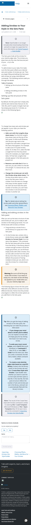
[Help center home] (2, 12)
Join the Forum (7, 470)
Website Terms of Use (6, 512)
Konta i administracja (10, 12)
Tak (4, 430)
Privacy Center (4, 514)
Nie (10, 430)
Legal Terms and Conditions (8, 510)
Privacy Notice (4, 517)
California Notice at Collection (8, 519)
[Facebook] (2, 480)
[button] (26, 520)
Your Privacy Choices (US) (7, 521)
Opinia (3, 434)
